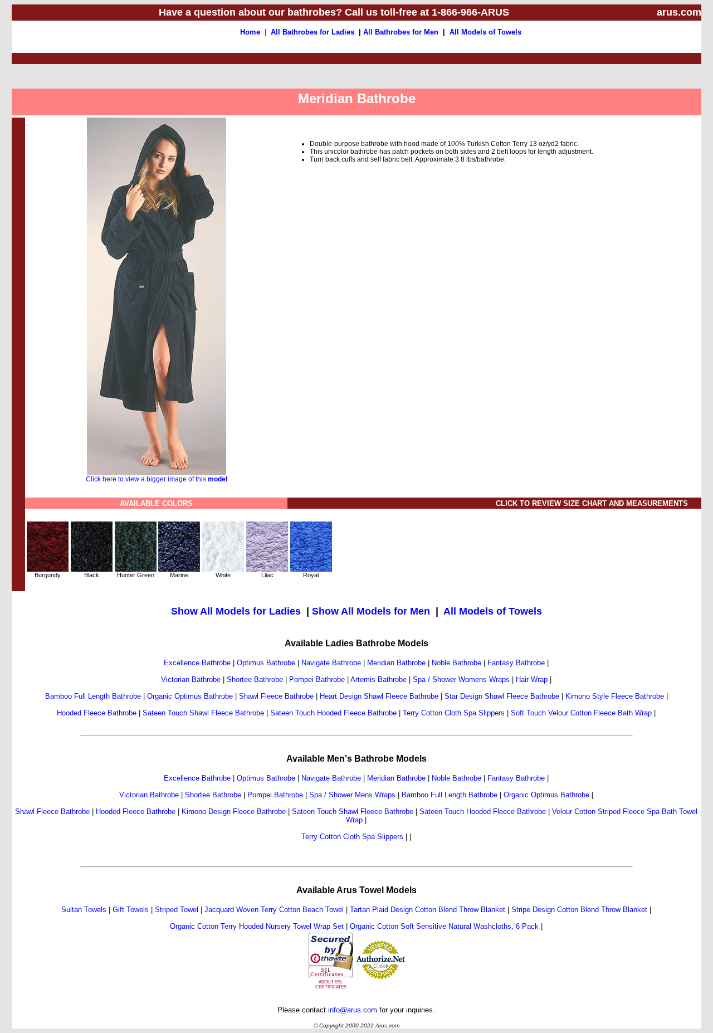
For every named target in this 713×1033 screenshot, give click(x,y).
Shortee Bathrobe (255, 679)
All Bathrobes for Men (400, 32)
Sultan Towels (83, 909)
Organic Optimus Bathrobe (190, 696)
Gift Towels (131, 909)
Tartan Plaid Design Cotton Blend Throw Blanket (427, 909)
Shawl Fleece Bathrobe (276, 696)
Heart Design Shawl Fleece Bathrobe (379, 696)
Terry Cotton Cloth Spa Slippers (454, 713)
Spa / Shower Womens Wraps (461, 679)
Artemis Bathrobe (378, 679)
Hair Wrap (532, 679)
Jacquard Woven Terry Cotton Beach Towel (274, 909)
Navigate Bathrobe (331, 663)
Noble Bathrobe (456, 663)
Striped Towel (176, 909)
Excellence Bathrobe (197, 663)
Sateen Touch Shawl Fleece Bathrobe (203, 713)
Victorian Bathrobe (191, 679)
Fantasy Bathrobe (516, 663)
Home (250, 32)
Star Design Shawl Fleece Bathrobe (502, 696)
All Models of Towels (485, 32)
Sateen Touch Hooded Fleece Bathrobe (333, 713)
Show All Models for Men (371, 611)
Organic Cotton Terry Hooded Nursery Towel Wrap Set (257, 926)
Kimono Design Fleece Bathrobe (234, 811)
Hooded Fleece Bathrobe (96, 713)
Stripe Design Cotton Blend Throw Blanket (579, 909)
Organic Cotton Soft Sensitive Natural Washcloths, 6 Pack (444, 926)
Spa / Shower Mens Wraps (352, 795)
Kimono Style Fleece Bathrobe (614, 696)
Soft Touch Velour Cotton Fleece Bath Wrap (581, 713)
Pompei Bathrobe (317, 679)
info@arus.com (352, 1010)
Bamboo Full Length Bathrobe (93, 696)
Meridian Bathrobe (396, 663)
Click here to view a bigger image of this (156, 479)
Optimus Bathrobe (266, 663)
